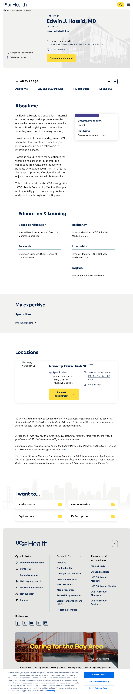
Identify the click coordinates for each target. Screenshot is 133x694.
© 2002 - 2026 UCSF (100, 659)
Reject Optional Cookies (99, 688)
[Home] (16, 4)
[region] (66, 681)
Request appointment (61, 58)
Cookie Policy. (49, 690)
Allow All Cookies (99, 675)
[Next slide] (115, 81)
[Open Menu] (128, 4)
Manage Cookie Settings (99, 681)
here (64, 449)
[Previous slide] (109, 81)
